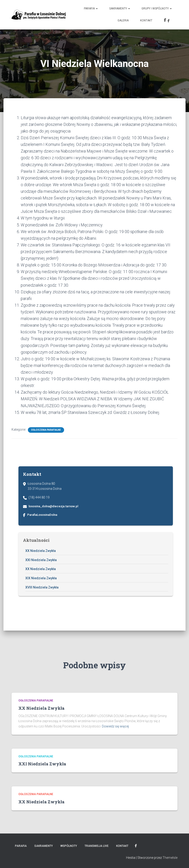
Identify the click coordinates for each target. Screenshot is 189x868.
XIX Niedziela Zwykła (41, 578)
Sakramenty (118, 8)
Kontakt (146, 20)
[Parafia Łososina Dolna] (38, 15)
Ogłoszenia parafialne (46, 430)
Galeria (123, 20)
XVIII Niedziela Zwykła (42, 587)
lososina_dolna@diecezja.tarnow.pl (53, 506)
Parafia (89, 8)
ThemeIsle (169, 857)
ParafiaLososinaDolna (42, 514)
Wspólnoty (68, 846)
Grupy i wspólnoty (155, 8)
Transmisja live (97, 846)
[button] (96, 8)
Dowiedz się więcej (115, 726)
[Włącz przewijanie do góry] (180, 859)
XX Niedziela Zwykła (40, 551)
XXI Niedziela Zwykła (41, 560)
